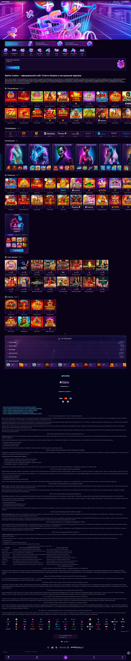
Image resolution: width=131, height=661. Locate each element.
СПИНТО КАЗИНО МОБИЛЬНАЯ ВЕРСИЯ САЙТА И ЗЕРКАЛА (18, 412)
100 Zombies (12, 349)
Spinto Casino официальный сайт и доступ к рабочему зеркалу (19, 407)
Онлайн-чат (64, 637)
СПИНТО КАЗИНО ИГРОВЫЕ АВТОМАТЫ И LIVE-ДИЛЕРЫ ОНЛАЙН (20, 410)
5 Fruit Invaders (13, 342)
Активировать (13, 67)
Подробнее (16, 250)
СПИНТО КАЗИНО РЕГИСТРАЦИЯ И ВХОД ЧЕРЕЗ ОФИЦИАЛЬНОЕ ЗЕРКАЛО (22, 408)
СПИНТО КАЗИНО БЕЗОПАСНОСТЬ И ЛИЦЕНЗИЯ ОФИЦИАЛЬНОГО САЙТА (22, 413)
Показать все (124, 631)
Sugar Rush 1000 (13, 353)
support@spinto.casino (66, 635)
